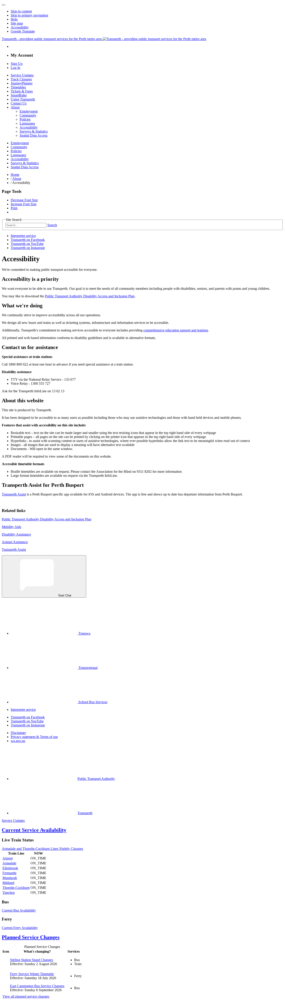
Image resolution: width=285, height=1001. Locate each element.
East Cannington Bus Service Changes (37, 986)
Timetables (18, 87)
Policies (25, 119)
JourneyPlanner (22, 83)
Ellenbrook (10, 868)
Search (52, 225)
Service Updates (22, 75)
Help (14, 19)
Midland (8, 883)
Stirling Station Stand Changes (31, 960)
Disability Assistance (16, 534)
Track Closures (21, 79)
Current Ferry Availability (20, 928)
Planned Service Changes (30, 937)
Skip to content (21, 11)
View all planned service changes (25, 996)
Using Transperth (23, 99)
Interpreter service (23, 236)
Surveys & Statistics (34, 131)
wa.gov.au (18, 741)
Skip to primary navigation (29, 15)
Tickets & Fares (22, 91)
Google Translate (23, 31)
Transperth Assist (14, 494)
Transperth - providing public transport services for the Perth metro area (52, 39)
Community (28, 115)
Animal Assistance (15, 542)
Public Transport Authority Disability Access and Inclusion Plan (89, 296)
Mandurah (9, 878)
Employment (29, 111)
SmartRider (19, 95)
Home (15, 175)
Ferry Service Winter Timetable (32, 974)
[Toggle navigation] (3, 5)
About (15, 107)
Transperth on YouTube (27, 244)
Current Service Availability (34, 830)
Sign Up (16, 64)
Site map (17, 23)
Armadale (9, 863)
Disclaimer (18, 733)
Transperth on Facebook (28, 240)
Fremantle (9, 873)
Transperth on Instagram (28, 248)
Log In (15, 68)
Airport (7, 858)
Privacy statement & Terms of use (34, 737)
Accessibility (20, 27)
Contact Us (18, 103)
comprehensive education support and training (175, 330)
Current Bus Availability (19, 910)
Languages (27, 123)
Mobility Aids (11, 527)
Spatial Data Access (33, 135)
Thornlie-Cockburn (16, 888)
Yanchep (8, 892)
